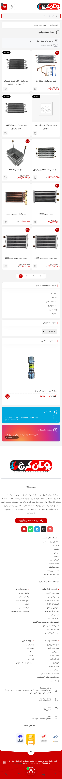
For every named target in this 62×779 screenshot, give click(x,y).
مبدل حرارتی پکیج (53, 644)
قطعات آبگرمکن (51, 301)
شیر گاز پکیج (54, 659)
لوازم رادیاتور (30, 644)
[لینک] (49, 7)
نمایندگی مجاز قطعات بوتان (50, 542)
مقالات (56, 549)
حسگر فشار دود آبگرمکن (51, 626)
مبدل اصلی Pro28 (46, 214)
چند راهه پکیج (54, 681)
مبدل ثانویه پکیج (53, 648)
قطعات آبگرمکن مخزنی (51, 611)
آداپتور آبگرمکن (53, 618)
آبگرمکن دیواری (24, 593)
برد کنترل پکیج (54, 666)
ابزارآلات (54, 293)
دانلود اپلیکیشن (54, 567)
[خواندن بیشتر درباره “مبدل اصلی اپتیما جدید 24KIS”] (35, 266)
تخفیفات (54, 297)
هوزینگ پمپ (54, 655)
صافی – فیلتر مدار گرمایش (25, 663)
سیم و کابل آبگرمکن (52, 633)
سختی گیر (30, 648)
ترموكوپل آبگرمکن (53, 608)
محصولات (53, 314)
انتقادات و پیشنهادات (51, 571)
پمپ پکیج (55, 652)
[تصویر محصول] (46, 153)
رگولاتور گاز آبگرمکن (52, 604)
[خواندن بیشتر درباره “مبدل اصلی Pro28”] (35, 222)
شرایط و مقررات (53, 560)
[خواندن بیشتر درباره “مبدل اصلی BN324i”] (5, 177)
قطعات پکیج (54, 25)
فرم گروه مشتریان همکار (50, 574)
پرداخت (56, 556)
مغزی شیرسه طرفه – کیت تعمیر (48, 677)
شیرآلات (31, 659)
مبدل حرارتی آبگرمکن (52, 593)
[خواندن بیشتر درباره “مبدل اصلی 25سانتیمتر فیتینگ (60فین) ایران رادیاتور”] (5, 89)
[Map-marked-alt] (50, 529)
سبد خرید (56, 553)
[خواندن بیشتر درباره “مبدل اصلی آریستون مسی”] (5, 222)
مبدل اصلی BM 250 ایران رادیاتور (45, 170)
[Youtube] (24, 529)
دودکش (31, 652)
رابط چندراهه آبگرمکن (52, 629)
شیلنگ (31, 655)
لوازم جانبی (53, 310)
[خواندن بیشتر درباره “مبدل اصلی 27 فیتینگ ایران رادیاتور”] (35, 133)
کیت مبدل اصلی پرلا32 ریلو (45, 81)
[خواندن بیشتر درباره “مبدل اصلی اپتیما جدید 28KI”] (5, 266)
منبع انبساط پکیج (53, 670)
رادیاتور (27, 604)
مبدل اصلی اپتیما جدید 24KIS (45, 258)
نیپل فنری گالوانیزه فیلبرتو (46, 391)
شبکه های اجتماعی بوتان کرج (49, 581)
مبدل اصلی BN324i (16, 170)
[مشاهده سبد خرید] (4, 6)
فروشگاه (56, 545)
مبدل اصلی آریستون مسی (16, 214)
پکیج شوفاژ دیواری (22, 600)
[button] (18, 775)
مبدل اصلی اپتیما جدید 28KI (16, 258)
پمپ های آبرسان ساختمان (20, 611)
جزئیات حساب (54, 563)
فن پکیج (56, 663)
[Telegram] (37, 529)
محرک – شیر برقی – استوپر (50, 673)
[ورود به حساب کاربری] (12, 7)
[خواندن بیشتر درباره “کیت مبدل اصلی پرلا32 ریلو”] (35, 89)
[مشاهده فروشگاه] (43, 775)
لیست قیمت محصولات (51, 578)
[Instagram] (43, 529)
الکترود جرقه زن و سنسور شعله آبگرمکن (45, 622)
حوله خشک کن (24, 608)
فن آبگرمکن (55, 615)
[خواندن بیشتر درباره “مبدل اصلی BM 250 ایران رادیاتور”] (35, 177)
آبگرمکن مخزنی (24, 597)
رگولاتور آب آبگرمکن (52, 600)
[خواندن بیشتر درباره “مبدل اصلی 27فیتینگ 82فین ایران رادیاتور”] (5, 133)
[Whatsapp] (30, 529)
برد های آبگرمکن (53, 597)
